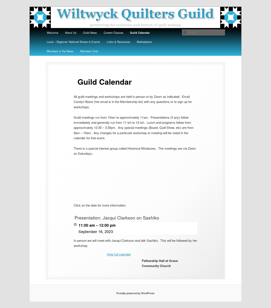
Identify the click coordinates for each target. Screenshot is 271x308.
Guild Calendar (140, 33)
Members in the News (60, 51)
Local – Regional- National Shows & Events (73, 42)
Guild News (90, 33)
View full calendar (119, 254)
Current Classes (113, 33)
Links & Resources (118, 42)
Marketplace (144, 42)
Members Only (89, 51)
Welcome (52, 33)
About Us (70, 33)
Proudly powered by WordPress (135, 293)
